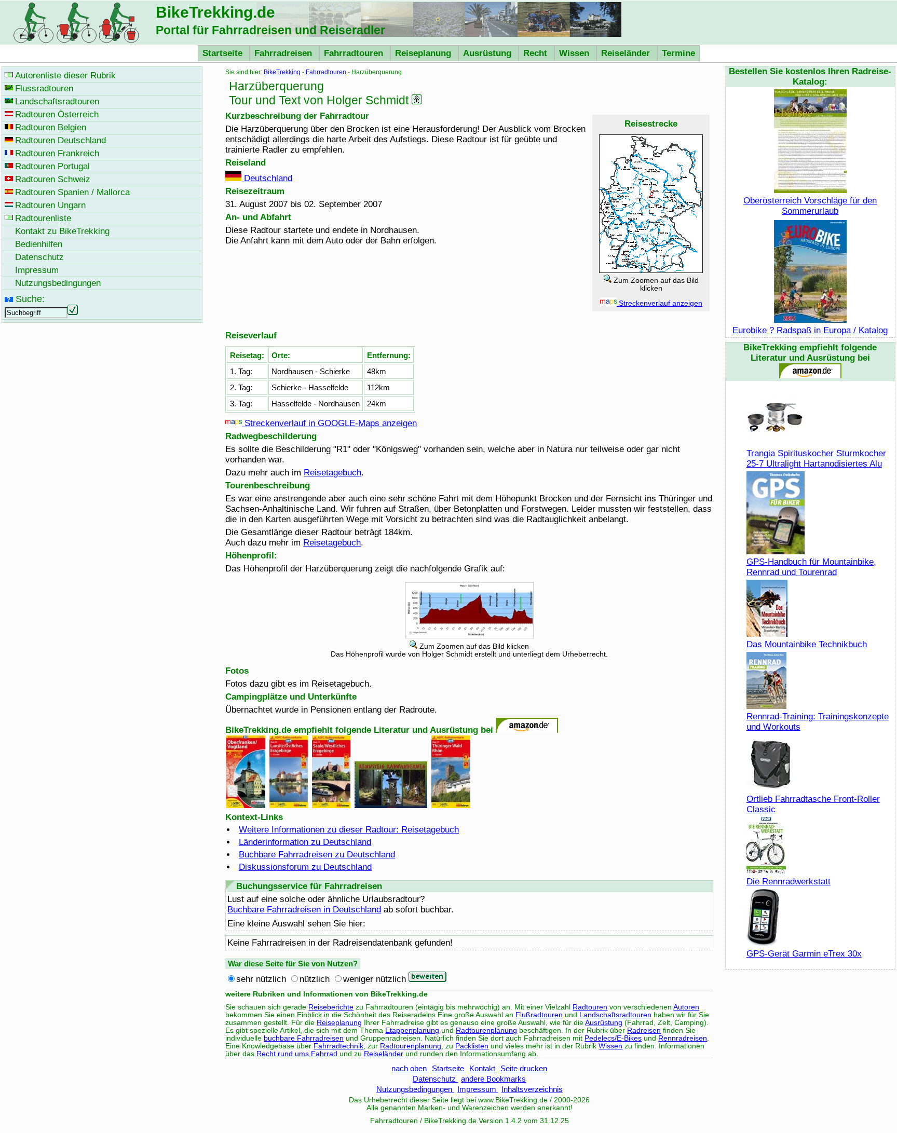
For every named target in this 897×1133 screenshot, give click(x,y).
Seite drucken (523, 1068)
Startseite (223, 53)
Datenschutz (435, 1078)
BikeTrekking (282, 72)
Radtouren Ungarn (50, 205)
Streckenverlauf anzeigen (659, 303)
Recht (536, 53)
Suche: (30, 298)
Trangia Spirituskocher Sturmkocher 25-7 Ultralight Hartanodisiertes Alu (816, 458)
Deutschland (266, 178)
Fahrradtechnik (338, 1046)
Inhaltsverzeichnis (532, 1089)
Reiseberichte (331, 1007)
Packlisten (471, 1046)
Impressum (477, 1089)
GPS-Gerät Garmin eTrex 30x (804, 954)
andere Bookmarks (493, 1078)
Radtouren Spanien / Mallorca (72, 192)
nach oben (410, 1068)
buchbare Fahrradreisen (304, 1038)
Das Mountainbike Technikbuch (806, 644)
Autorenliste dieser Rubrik (65, 75)
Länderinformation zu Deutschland (305, 842)
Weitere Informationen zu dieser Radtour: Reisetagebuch (349, 830)
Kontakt (483, 1068)
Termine (678, 53)
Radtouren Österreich (57, 114)
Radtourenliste (43, 218)
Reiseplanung (424, 53)
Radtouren (590, 1007)
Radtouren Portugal (52, 166)
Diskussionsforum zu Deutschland (305, 867)
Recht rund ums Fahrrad (296, 1054)
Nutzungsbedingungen (415, 1089)
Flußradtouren (539, 1015)
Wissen (575, 53)
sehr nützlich (261, 979)
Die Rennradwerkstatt (788, 881)
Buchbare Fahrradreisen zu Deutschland (317, 854)
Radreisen (644, 1030)
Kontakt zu (62, 231)
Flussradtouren (44, 88)
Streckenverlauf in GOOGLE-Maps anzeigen (329, 423)
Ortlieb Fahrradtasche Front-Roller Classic (813, 804)
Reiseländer (627, 53)
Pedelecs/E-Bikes (613, 1038)
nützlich (315, 979)
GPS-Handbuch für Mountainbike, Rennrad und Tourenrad (811, 567)
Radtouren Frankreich (57, 153)
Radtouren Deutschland (60, 140)
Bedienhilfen (38, 244)
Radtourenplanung (486, 1030)
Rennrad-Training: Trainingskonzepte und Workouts (817, 722)
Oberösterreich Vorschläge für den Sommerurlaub (810, 206)
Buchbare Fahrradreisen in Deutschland (304, 909)
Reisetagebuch (332, 472)
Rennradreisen (682, 1038)
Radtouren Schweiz (52, 179)
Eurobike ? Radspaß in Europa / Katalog (810, 330)
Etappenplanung (412, 1030)
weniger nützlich (374, 979)
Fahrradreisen (284, 53)
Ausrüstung (488, 53)
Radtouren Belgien (50, 127)
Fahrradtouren (355, 53)
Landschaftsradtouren (615, 1015)
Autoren (686, 1007)
